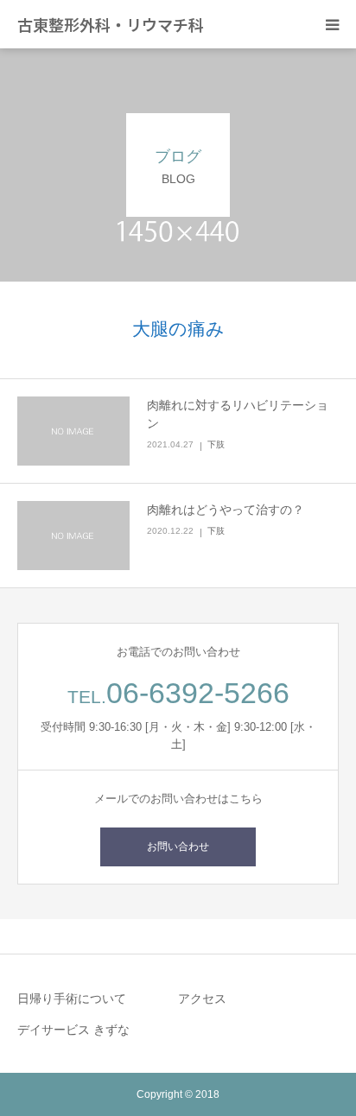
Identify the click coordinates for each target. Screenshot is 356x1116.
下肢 (216, 444)
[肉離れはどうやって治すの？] (73, 535)
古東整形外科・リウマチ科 (110, 24)
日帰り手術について (71, 998)
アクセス (202, 998)
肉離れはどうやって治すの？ (225, 510)
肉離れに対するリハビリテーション (237, 414)
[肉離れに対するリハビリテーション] (73, 431)
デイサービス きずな (73, 1030)
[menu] (332, 24)
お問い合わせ (178, 846)
